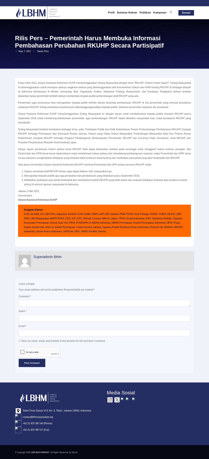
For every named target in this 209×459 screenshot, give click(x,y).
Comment (25, 296)
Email (22, 326)
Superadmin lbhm (47, 257)
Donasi (186, 12)
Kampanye (159, 12)
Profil (111, 12)
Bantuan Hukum (127, 12)
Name (23, 311)
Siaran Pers (43, 51)
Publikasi (145, 12)
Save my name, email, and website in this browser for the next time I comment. (63, 341)
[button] (171, 12)
